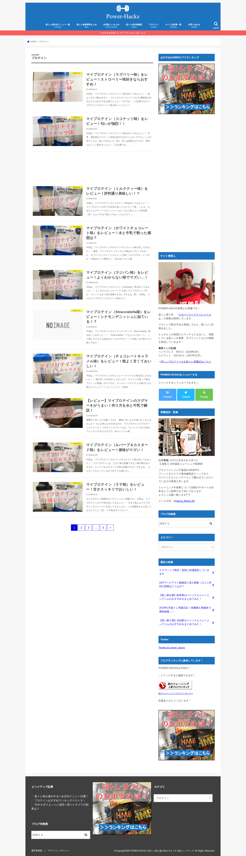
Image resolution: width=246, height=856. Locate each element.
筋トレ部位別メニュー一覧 (58, 25)
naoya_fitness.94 (185, 501)
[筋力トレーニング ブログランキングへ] (175, 689)
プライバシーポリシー (58, 850)
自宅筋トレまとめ (111, 25)
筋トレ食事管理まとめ (87, 25)
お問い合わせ (194, 25)
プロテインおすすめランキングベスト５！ (60, 800)
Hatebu (167, 394)
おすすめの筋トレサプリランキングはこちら (124, 33)
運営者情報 (36, 850)
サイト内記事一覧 (173, 25)
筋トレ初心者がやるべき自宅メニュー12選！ (62, 796)
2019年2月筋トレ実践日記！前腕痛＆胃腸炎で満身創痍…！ (185, 609)
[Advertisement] (92, 167)
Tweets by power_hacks (171, 647)
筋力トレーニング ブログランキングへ (175, 693)
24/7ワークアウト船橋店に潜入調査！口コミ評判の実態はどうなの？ (185, 584)
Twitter (186, 396)
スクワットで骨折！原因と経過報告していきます (184, 572)
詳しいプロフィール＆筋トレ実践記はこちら (186, 361)
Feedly (204, 396)
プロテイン (154, 25)
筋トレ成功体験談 (134, 25)
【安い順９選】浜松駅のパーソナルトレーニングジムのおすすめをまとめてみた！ (184, 622)
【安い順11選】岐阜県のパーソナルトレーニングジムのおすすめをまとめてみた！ (184, 597)
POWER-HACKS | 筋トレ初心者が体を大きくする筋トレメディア (162, 850)
